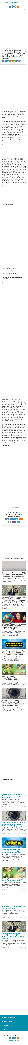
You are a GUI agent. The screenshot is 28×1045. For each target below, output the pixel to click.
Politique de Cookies (7, 1021)
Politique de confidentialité (8, 1017)
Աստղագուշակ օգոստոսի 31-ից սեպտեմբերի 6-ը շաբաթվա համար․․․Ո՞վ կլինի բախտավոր (14, 574)
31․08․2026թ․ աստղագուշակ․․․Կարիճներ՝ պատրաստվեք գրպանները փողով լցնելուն (13, 652)
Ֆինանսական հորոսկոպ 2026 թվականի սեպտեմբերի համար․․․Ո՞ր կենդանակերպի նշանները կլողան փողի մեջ (13, 599)
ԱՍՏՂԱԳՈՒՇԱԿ (6, 806)
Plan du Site (5, 1029)
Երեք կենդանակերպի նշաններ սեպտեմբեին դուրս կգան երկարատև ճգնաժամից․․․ (14, 795)
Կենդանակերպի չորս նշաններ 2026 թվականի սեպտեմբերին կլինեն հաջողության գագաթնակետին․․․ (14, 626)
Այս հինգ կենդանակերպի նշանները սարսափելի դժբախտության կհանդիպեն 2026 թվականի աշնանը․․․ (13, 702)
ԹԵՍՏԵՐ (4, 889)
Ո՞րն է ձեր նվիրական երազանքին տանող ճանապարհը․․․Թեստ (10, 677)
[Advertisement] (14, 29)
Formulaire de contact (7, 1025)
